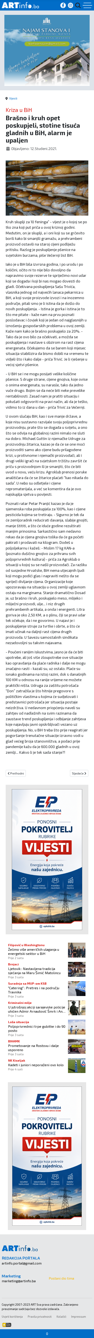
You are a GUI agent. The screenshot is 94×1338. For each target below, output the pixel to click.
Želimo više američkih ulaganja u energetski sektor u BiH (33, 951)
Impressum (78, 1316)
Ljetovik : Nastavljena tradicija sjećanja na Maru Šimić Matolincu (34, 970)
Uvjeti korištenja (12, 1316)
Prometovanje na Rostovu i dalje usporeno (33, 1047)
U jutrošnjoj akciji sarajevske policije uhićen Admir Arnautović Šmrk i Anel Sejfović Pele (37, 1009)
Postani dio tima (61, 1278)
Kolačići (61, 1316)
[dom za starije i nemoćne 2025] (47, 50)
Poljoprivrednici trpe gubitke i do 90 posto (36, 1028)
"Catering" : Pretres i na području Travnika (33, 990)
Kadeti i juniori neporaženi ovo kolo (36, 1065)
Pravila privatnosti (40, 1316)
